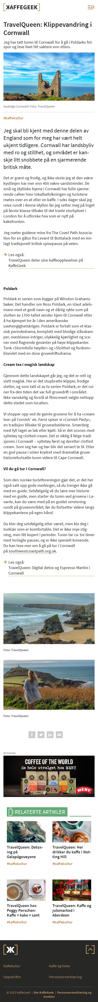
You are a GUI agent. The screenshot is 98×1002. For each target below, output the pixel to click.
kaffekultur (14, 118)
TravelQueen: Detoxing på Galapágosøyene (25, 852)
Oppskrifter (12, 977)
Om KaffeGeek (44, 992)
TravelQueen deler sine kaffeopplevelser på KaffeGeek (45, 262)
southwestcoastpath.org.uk (32, 551)
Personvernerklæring (65, 977)
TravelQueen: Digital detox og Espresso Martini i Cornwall (49, 570)
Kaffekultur (12, 966)
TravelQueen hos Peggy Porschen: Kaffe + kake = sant (23, 910)
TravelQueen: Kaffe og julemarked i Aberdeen (71, 910)
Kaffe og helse (59, 966)
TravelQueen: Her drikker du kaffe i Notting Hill (71, 852)
